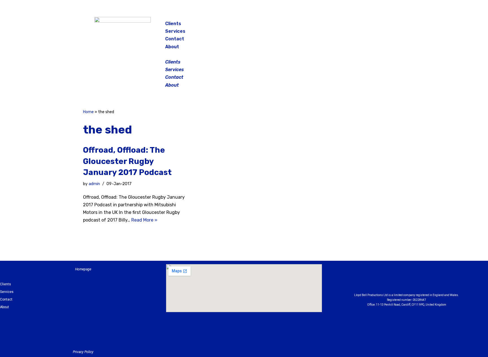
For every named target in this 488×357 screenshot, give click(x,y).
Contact (174, 38)
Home (88, 111)
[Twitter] (378, 25)
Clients (173, 23)
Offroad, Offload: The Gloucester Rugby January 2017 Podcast (127, 161)
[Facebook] (350, 25)
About (172, 46)
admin (94, 183)
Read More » (144, 220)
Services (175, 31)
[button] (244, 54)
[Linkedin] (422, 280)
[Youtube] (438, 280)
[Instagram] (364, 25)
